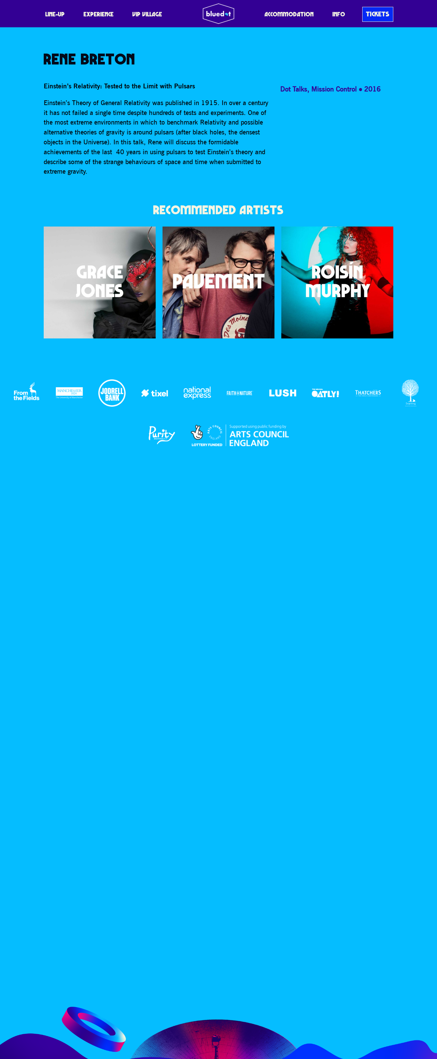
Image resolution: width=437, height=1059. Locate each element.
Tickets (378, 14)
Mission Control (334, 89)
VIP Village (147, 14)
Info (339, 14)
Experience (99, 14)
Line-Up (55, 14)
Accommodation (289, 14)
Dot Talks (293, 89)
